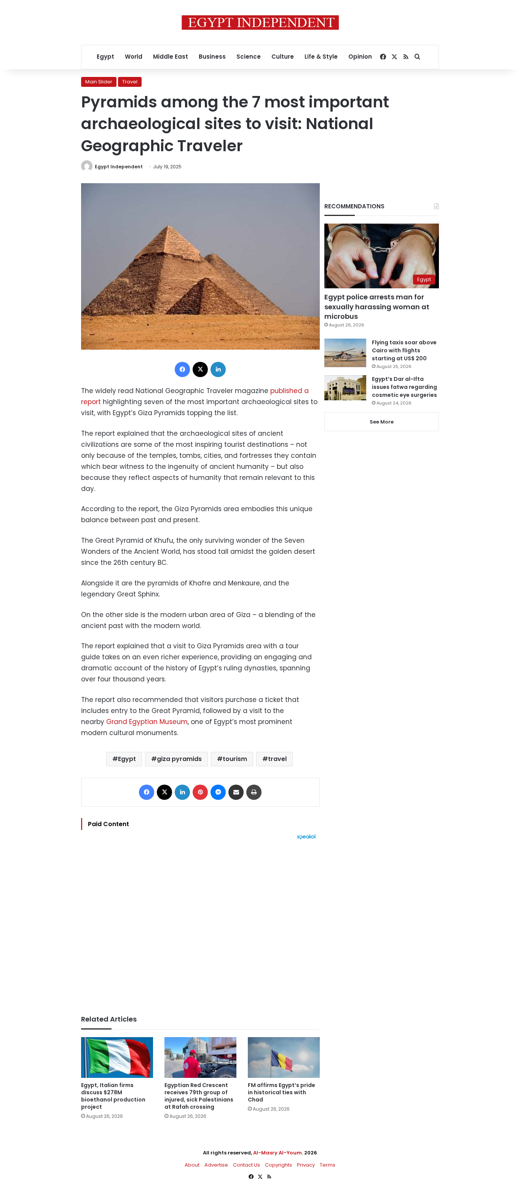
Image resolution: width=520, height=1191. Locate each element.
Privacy (306, 1165)
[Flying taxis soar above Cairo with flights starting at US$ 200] (345, 353)
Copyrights (278, 1165)
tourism (235, 759)
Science (248, 57)
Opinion (360, 57)
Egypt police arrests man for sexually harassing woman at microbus (376, 306)
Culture (282, 57)
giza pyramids (179, 759)
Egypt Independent (119, 166)
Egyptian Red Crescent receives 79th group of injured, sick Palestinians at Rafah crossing (198, 1096)
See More (382, 421)
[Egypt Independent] (260, 22)
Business (212, 57)
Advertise (216, 1165)
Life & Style (321, 57)
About (192, 1165)
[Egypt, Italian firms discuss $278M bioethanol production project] (117, 1057)
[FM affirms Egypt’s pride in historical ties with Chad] (284, 1057)
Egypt (105, 57)
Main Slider (98, 81)
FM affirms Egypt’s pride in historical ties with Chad (281, 1092)
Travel (129, 81)
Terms (327, 1165)
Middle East (170, 57)
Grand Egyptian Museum (146, 721)
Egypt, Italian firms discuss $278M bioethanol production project (113, 1096)
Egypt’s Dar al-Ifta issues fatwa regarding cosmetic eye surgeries (404, 387)
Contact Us (246, 1165)
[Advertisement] (200, 923)
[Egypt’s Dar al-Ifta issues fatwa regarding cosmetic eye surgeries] (345, 387)
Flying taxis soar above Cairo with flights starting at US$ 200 (404, 350)
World (133, 57)
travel (277, 759)
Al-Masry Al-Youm (277, 1152)
